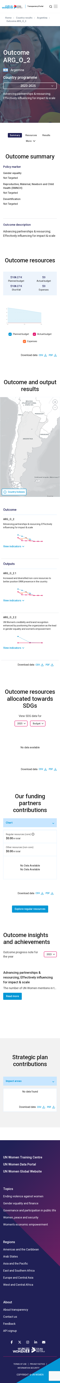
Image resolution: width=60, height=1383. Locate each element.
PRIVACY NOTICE (37, 1364)
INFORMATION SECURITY (28, 1368)
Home (8, 17)
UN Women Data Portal (19, 1164)
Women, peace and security (20, 1217)
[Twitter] (19, 1342)
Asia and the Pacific (15, 1263)
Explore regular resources (30, 908)
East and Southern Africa (19, 1271)
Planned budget (21, 334)
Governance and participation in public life (29, 1210)
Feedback (9, 1324)
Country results (24, 17)
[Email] (43, 1342)
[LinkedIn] (35, 1342)
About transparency (15, 1310)
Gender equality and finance (20, 1203)
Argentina (42, 17)
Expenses (32, 341)
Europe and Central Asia (18, 1278)
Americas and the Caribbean (21, 1249)
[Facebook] (11, 1342)
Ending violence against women (23, 1196)
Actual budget (44, 334)
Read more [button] (12, 996)
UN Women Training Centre (22, 1157)
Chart (9, 822)
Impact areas (14, 1081)
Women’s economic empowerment (25, 1224)
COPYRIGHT (23, 1374)
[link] (30, 546)
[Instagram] (27, 1342)
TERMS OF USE (20, 1364)
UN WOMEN (38, 1374)
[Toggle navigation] (55, 6)
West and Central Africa (18, 1285)
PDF (51, 355)
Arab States (10, 1256)
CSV (41, 355)
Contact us (10, 1317)
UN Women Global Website (22, 1171)
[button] (55, 402)
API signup (10, 1331)
